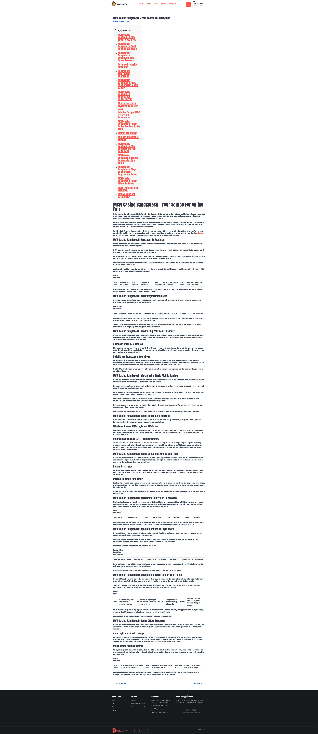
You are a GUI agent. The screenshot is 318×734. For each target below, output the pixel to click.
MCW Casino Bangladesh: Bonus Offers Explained (127, 181)
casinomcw (199, 233)
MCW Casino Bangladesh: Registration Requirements (125, 95)
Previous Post (121, 683)
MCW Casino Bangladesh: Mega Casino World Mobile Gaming (128, 83)
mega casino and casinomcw (126, 195)
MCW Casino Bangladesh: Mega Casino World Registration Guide (127, 170)
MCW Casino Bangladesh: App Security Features (127, 37)
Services (148, 3)
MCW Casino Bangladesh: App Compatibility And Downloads (127, 147)
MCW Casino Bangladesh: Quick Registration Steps (127, 46)
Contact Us (172, 3)
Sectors (156, 3)
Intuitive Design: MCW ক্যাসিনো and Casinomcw (129, 115)
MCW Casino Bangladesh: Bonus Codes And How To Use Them (129, 125)
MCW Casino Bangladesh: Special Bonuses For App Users (128, 159)
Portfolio (163, 3)
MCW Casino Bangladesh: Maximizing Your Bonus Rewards (126, 56)
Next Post (198, 683)
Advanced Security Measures (127, 66)
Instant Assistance (127, 133)
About (141, 3)
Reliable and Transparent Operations (124, 73)
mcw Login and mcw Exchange (128, 189)
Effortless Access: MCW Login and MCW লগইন (128, 105)
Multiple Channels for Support (128, 138)
